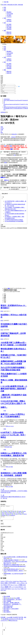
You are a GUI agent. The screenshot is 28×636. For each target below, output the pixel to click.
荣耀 (22, 588)
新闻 (6, 587)
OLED (12, 426)
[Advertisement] (14, 243)
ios (20, 583)
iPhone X (21, 581)
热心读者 (9, 27)
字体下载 (6, 2)
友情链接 (9, 29)
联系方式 (9, 26)
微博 (8, 446)
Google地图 (9, 617)
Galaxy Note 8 (14, 588)
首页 (2, 112)
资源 (5, 18)
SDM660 (2, 588)
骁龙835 (5, 585)
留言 (5, 22)
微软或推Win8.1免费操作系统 (11, 564)
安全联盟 (15, 617)
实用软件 (9, 19)
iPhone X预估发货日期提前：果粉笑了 (14, 570)
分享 (9, 587)
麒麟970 (7, 583)
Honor (18, 581)
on (4, 101)
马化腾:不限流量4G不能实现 (11, 560)
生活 (5, 9)
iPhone (23, 583)
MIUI (5, 590)
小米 (9, 466)
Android (17, 587)
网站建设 (9, 12)
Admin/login (7, 99)
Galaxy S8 (17, 585)
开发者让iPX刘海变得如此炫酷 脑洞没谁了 (15, 566)
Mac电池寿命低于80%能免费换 (14, 221)
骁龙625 (9, 588)
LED (9, 426)
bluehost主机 (10, 13)
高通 (5, 162)
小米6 (24, 587)
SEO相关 (9, 15)
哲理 (10, 583)
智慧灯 (14, 583)
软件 (25, 581)
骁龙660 (3, 583)
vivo (12, 587)
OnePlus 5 (3, 581)
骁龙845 (21, 587)
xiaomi (14, 581)
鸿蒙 (11, 149)
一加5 (17, 583)
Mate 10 (12, 585)
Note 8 (19, 588)
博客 (5, 30)
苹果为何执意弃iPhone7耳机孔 (14, 219)
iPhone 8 (3, 587)
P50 (15, 137)
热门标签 (9, 24)
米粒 (8, 288)
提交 (2, 523)
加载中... (4, 407)
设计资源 (9, 21)
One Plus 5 (10, 581)
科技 (5, 7)
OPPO (2, 590)
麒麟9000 (3, 177)
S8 (13, 587)
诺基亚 (24, 585)
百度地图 (3, 617)
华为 (12, 137)
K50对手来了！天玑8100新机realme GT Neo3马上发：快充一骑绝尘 (13, 435)
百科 (5, 10)
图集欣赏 (9, 32)
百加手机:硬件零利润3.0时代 (11, 569)
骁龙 (11, 446)
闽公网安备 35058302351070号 (11, 619)
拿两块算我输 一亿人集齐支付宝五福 (13, 573)
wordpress (9, 16)
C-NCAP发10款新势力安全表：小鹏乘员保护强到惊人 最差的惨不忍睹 (14, 388)
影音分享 (9, 33)
